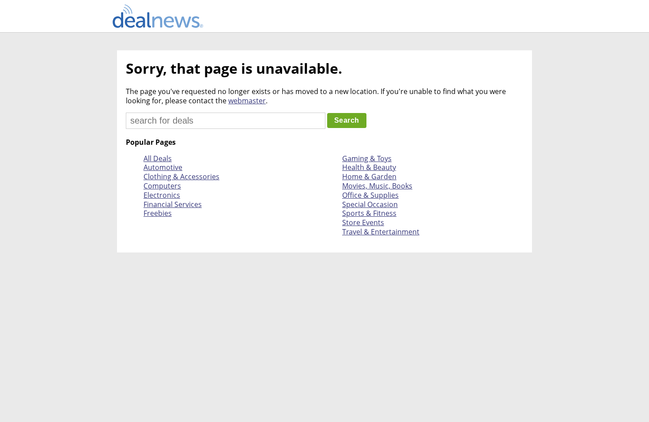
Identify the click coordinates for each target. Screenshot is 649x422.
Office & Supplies (370, 195)
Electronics (161, 195)
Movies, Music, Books (377, 186)
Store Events (363, 222)
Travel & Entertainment (380, 232)
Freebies (157, 213)
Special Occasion (370, 204)
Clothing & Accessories (181, 176)
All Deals (157, 158)
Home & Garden (369, 176)
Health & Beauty (369, 167)
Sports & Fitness (369, 213)
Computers (162, 186)
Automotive (162, 167)
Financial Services (172, 204)
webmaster (247, 101)
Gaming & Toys (367, 158)
